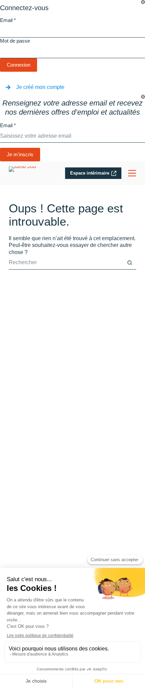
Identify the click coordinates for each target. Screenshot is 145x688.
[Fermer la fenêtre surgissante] (143, 2)
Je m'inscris (20, 154)
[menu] (132, 173)
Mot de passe (15, 41)
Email (8, 20)
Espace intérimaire (89, 173)
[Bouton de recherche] (129, 263)
